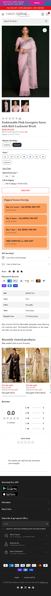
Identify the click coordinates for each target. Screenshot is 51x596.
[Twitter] (22, 587)
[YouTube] (29, 587)
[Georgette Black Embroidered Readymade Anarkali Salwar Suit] (13, 365)
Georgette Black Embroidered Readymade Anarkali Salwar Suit (12, 393)
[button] (35, 407)
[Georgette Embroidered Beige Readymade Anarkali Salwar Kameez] (37, 365)
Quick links (6, 509)
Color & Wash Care (13, 264)
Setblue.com (44, 582)
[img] (10, 118)
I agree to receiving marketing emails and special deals (26, 529)
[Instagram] (25, 587)
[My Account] (43, 14)
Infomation (6, 502)
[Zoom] (45, 30)
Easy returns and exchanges (16, 257)
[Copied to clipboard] (21, 271)
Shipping (4, 134)
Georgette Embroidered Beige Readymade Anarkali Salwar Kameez (37, 393)
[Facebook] (18, 587)
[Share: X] (13, 271)
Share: (4, 271)
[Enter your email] (46, 524)
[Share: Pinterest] (17, 271)
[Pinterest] (33, 587)
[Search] (46, 21)
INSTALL (37, 3)
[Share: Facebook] (9, 271)
